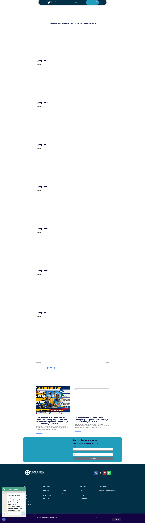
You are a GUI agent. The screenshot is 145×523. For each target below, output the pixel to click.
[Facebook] (96, 473)
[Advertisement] (72, 49)
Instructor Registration (49, 493)
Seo (62, 493)
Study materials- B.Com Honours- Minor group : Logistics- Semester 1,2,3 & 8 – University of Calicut (91, 420)
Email (74, 452)
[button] (48, 368)
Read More (78, 431)
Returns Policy (118, 516)
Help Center (26, 495)
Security (103, 516)
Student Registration (48, 495)
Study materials (47, 490)
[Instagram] (100, 473)
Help (83, 516)
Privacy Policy (27, 504)
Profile (81, 490)
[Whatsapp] (109, 473)
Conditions (26, 501)
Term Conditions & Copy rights (93, 516)
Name (74, 446)
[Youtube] (104, 473)
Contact (82, 493)
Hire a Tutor (46, 498)
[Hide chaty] (4, 519)
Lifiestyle (64, 490)
